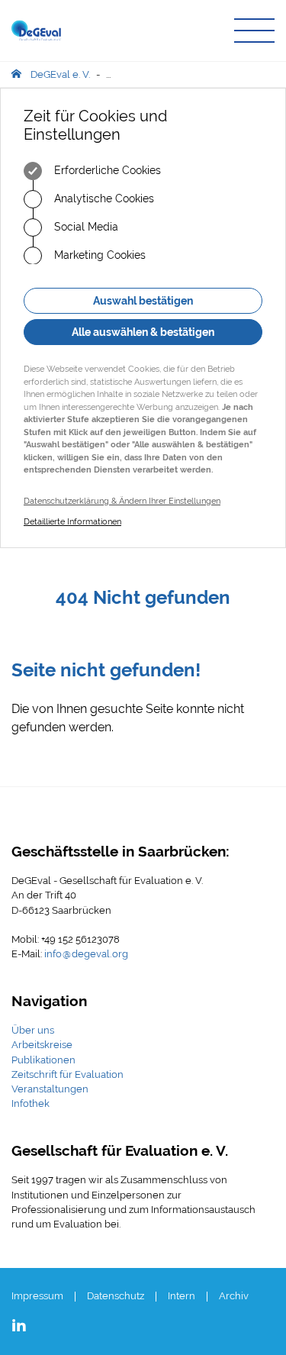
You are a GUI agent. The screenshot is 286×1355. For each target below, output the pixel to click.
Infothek (30, 1103)
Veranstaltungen (49, 1089)
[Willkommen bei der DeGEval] (36, 30)
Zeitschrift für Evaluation (67, 1074)
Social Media (84, 227)
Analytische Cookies (102, 198)
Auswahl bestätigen (143, 301)
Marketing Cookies (98, 255)
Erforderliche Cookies (106, 170)
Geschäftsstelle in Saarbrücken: (120, 851)
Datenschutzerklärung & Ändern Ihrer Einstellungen (122, 501)
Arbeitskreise (41, 1044)
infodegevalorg (86, 954)
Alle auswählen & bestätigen (143, 332)
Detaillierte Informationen (72, 522)
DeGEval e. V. (60, 74)
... (108, 74)
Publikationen (43, 1060)
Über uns (32, 1030)
